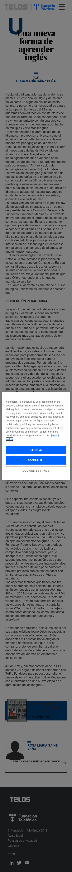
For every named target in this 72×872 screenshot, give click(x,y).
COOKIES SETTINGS (35, 470)
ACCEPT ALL (36, 460)
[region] (36, 436)
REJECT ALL (36, 450)
